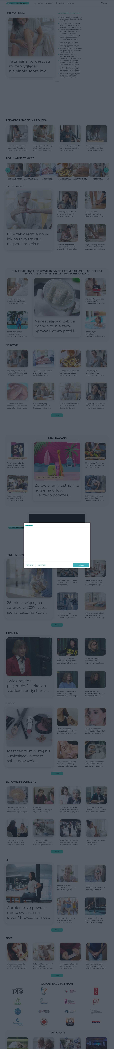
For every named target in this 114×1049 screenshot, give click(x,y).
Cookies (36, 560)
